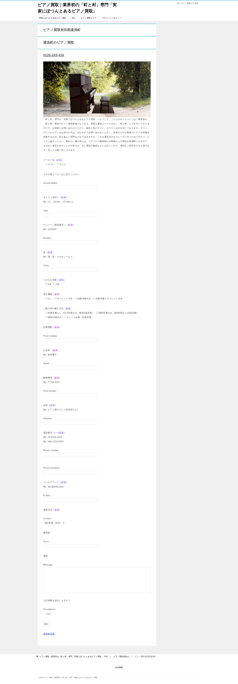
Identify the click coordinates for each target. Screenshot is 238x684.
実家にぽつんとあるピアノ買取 (52, 18)
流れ (73, 18)
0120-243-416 (53, 55)
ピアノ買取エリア (88, 18)
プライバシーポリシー (111, 18)
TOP (74, 656)
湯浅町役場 (49, 634)
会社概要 (119, 667)
